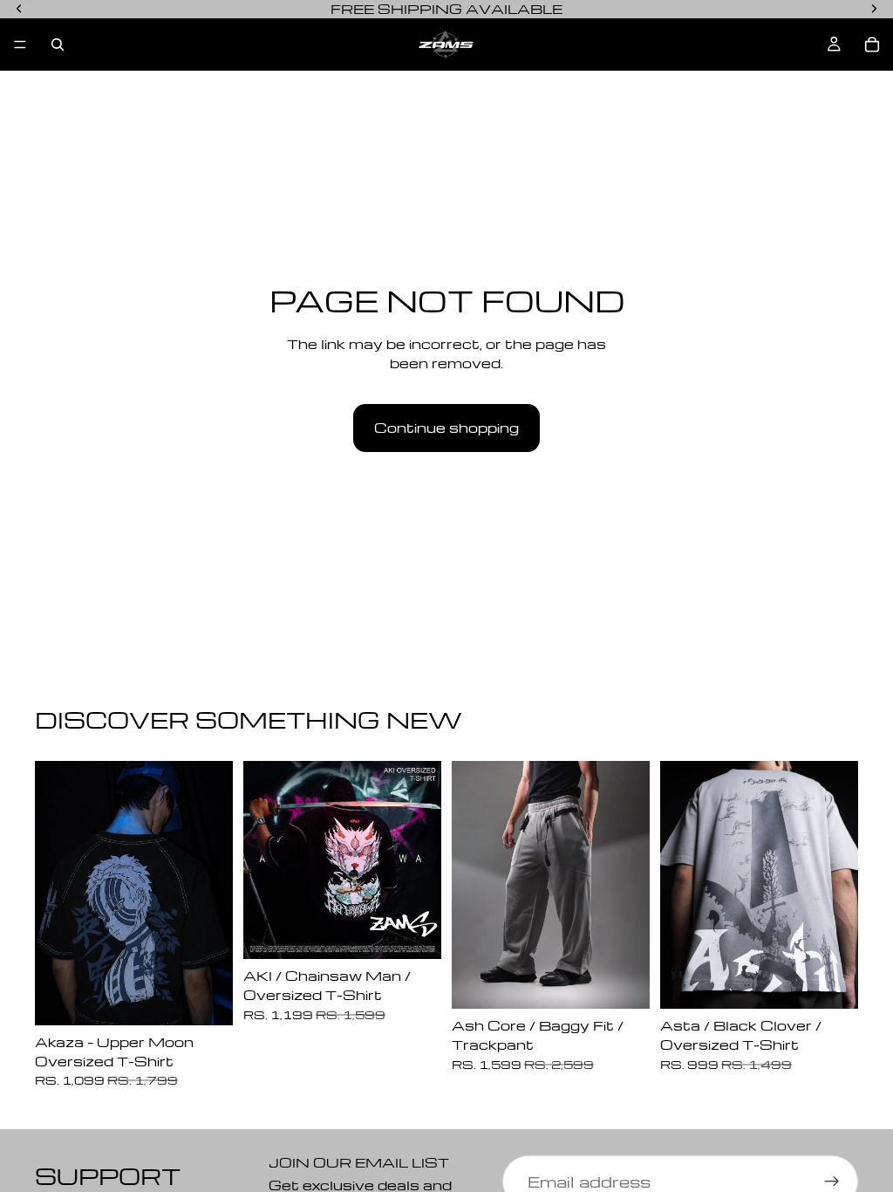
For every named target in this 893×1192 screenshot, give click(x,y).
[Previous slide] (54, 892)
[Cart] (872, 44)
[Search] (57, 44)
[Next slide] (213, 892)
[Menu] (20, 44)
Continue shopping (446, 427)
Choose (221, 998)
